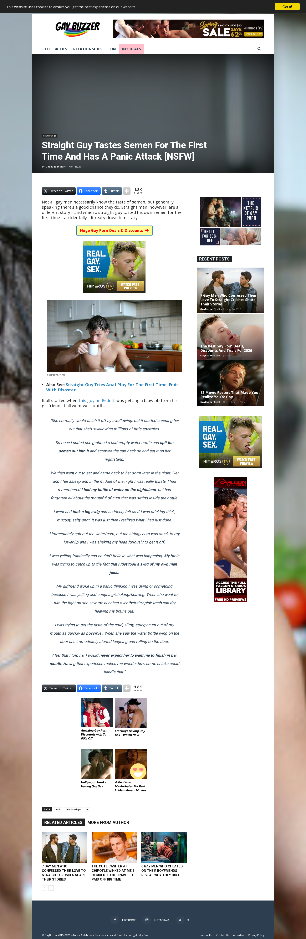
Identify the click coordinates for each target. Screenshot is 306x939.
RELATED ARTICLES (63, 822)
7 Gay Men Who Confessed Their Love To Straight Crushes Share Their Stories (228, 299)
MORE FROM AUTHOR (108, 822)
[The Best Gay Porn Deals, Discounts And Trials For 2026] (230, 337)
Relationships (87, 49)
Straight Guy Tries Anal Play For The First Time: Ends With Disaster (112, 387)
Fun (112, 49)
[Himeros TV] (114, 296)
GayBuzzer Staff (56, 166)
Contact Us (222, 935)
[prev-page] (44, 888)
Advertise (238, 935)
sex (88, 809)
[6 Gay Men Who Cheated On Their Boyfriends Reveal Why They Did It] (164, 847)
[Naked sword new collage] (230, 246)
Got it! (287, 6)
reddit (58, 809)
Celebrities (56, 49)
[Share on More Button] (127, 191)
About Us (206, 935)
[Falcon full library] (230, 601)
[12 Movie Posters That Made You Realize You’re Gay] (230, 383)
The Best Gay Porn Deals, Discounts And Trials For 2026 (226, 348)
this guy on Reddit (96, 400)
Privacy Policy (256, 935)
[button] (259, 49)
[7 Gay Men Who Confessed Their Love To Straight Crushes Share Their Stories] (64, 847)
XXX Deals (131, 49)
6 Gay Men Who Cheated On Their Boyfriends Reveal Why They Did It (162, 870)
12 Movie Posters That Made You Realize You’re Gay (229, 394)
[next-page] (51, 888)
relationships (73, 809)
